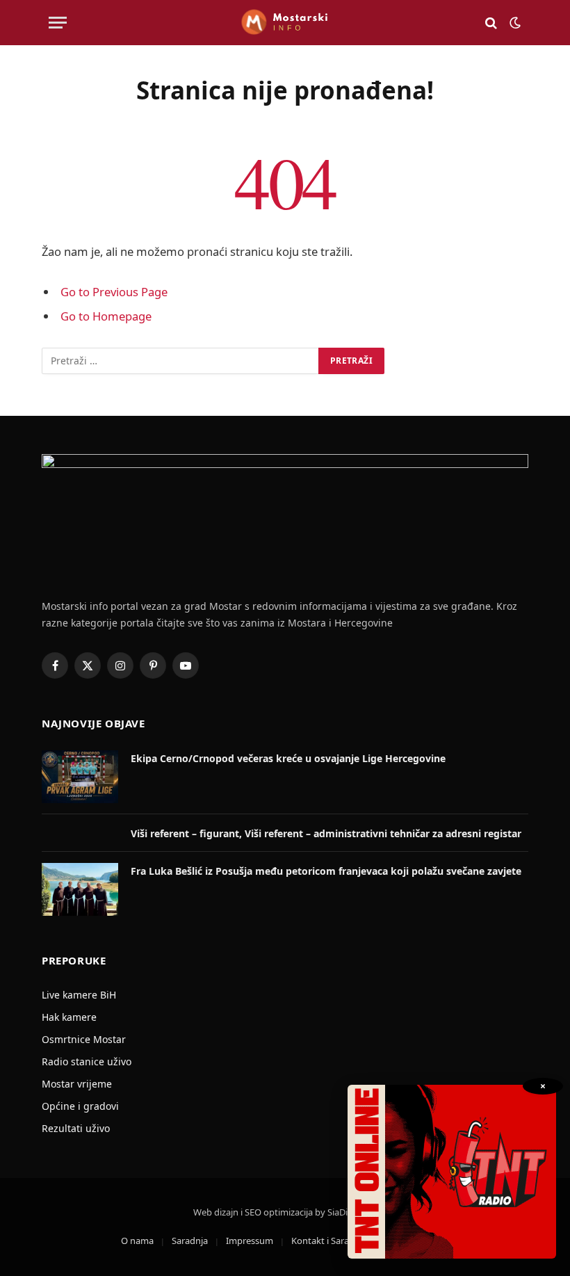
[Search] (491, 22)
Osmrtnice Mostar (84, 1039)
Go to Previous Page (114, 292)
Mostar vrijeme (77, 1083)
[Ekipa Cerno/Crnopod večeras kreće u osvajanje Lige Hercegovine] (80, 776)
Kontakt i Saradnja (329, 1240)
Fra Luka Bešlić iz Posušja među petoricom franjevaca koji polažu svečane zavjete (326, 871)
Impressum (249, 1240)
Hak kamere (69, 1017)
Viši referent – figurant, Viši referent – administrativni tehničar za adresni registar (326, 833)
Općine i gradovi (80, 1106)
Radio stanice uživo (86, 1061)
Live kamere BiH (79, 994)
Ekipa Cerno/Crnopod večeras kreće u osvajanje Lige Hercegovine (288, 758)
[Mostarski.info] (285, 22)
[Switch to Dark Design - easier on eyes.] (513, 23)
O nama (137, 1240)
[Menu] (58, 22)
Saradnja (190, 1240)
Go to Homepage (106, 316)
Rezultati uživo (76, 1128)
